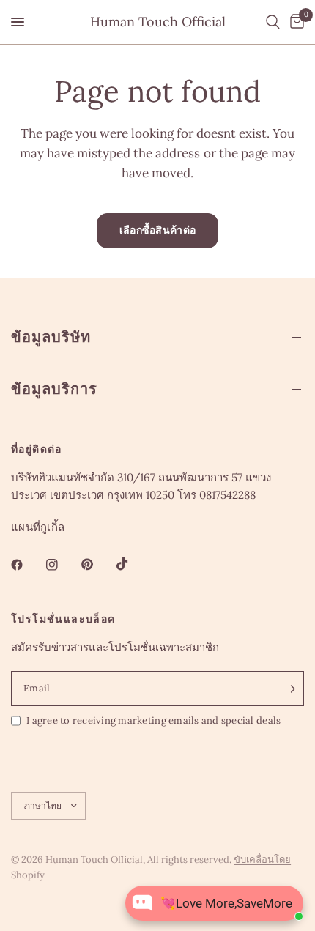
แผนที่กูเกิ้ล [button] (37, 527)
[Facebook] (27, 565)
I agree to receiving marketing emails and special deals (153, 720)
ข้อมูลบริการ (54, 388)
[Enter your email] (289, 688)
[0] (294, 22)
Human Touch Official (158, 22)
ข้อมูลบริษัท (51, 336)
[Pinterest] (97, 565)
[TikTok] (132, 564)
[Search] (273, 22)
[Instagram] (62, 565)
